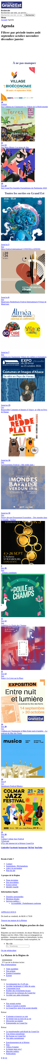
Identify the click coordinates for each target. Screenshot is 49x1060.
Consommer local (13, 988)
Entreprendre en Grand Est (16, 1023)
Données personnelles (14, 897)
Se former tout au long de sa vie (18, 1019)
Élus (8, 1045)
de (4, 1058)
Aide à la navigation (14, 868)
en (6, 1058)
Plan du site (10, 870)
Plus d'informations (8, 965)
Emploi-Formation (13, 973)
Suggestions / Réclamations (17, 866)
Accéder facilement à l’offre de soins (20, 986)
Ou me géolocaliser (8, 950)
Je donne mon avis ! (14, 1049)
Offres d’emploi (12, 1047)
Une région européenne (15, 1034)
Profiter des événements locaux (18, 991)
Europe (9, 975)
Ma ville (9, 944)
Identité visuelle (12, 887)
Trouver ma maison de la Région (14, 920)
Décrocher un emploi (14, 1021)
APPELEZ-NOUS (8, 912)
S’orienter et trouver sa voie (17, 1016)
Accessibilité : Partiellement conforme (26, 903)
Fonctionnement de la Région (17, 1042)
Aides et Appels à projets (16, 1006)
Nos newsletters (12, 882)
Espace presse (11, 885)
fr (1, 1058)
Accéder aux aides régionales (17, 995)
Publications (11, 1054)
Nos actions (10, 971)
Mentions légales (12, 899)
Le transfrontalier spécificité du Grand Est (22, 1031)
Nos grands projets (13, 1003)
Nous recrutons (12, 880)
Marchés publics (12, 1051)
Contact (9, 864)
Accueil (4, 20)
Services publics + (13, 901)
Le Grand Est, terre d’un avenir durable (21, 1008)
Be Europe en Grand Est (16, 1036)
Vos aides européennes (15, 1038)
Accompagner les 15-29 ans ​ (17, 984)
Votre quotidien (12, 969)
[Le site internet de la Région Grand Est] (23, 8)
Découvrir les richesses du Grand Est (20, 993)
